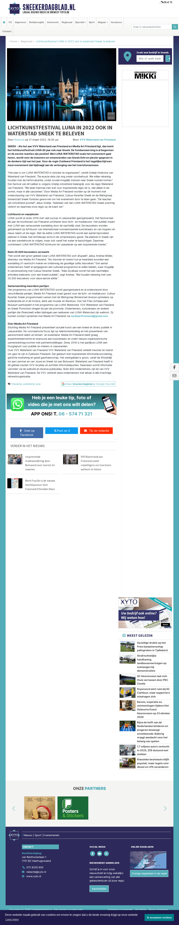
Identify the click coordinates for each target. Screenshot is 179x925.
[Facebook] (93, 577)
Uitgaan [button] (102, 22)
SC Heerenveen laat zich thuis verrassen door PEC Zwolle (152, 335)
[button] (10, 533)
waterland (28, 383)
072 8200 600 (34, 591)
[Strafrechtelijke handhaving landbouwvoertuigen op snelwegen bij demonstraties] (127, 315)
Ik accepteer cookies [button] (159, 917)
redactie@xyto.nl (36, 596)
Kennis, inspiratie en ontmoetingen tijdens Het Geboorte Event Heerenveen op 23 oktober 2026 (153, 365)
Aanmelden (99, 613)
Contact (6, 31)
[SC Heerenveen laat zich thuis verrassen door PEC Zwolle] (127, 335)
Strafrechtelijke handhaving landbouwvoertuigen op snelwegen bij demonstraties (151, 319)
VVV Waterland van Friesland (98, 139)
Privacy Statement (158, 634)
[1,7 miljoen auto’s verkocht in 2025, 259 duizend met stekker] (127, 405)
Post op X (63, 430)
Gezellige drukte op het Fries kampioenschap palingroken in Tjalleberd (152, 302)
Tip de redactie (99, 430)
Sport (92, 22)
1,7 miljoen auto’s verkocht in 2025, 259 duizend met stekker (153, 406)
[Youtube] (99, 577)
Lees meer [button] (12, 919)
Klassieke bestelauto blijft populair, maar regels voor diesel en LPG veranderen (153, 419)
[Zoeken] (175, 27)
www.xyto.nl (33, 600)
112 (10, 22)
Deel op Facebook (27, 433)
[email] (174, 376)
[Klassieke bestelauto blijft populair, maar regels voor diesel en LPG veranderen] (127, 418)
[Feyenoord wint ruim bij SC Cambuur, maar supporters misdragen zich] (127, 348)
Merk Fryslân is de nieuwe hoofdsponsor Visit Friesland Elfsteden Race (40, 485)
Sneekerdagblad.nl (49, 7)
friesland (17, 383)
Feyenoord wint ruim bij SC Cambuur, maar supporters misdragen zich (153, 348)
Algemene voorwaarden (120, 634)
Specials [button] (79, 22)
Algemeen (20, 22)
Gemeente (53, 22)
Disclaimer (140, 634)
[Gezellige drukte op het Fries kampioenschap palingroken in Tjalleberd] (127, 302)
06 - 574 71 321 (75, 413)
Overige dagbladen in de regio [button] (149, 597)
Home (13, 41)
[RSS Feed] (106, 577)
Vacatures (116, 22)
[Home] (4, 22)
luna (38, 383)
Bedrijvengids (36, 22)
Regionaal (67, 22)
